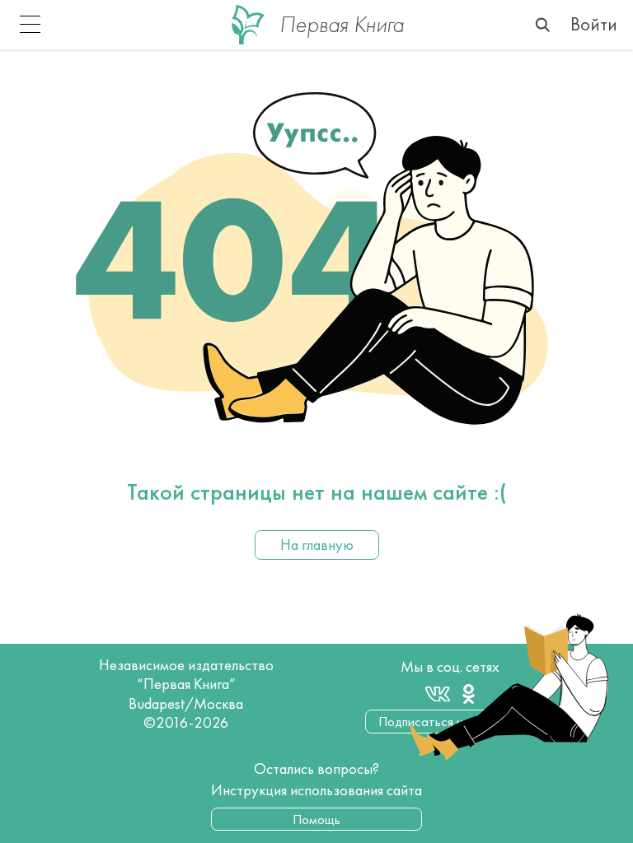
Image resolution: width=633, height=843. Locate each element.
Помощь (316, 819)
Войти (593, 24)
